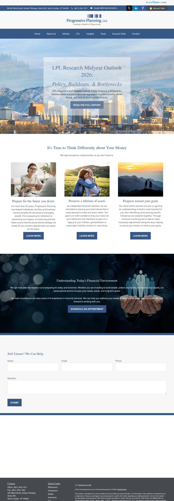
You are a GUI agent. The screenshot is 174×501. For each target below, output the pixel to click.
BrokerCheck (122, 489)
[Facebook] (142, 8)
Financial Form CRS (84, 485)
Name (10, 360)
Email (64, 360)
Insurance (52, 497)
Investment (53, 490)
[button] (37, 33)
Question (11, 378)
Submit (14, 402)
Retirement (53, 487)
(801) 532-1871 (81, 8)
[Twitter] (129, 8)
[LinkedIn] (136, 8)
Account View (159, 8)
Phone (118, 360)
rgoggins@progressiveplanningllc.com (106, 8)
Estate (50, 494)
